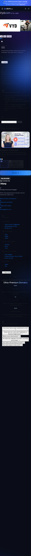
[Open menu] (2, 8)
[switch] (3, 47)
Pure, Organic (8, 254)
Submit (19, 122)
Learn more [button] (10, 194)
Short (6, 246)
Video (6, 238)
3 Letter (7, 244)
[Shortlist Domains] (28, 8)
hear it (5, 62)
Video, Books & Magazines (12, 224)
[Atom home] (8, 8)
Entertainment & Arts (11, 226)
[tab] (1, 38)
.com (6, 248)
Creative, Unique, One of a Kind (13, 256)
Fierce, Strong (9, 258)
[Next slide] (4, 36)
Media (6, 236)
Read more (22, 4)
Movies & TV (8, 228)
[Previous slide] (1, 36)
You (6, 266)
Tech (6, 234)
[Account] (25, 8)
